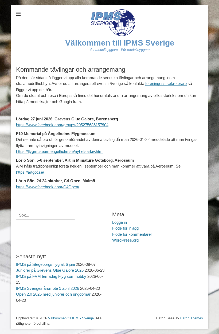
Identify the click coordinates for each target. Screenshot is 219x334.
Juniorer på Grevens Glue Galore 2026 (50, 270)
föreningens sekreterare (166, 83)
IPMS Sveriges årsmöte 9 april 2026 (47, 288)
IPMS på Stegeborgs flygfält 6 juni (45, 264)
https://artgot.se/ (30, 172)
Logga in (119, 222)
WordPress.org (125, 240)
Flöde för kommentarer (132, 234)
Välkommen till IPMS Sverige (119, 42)
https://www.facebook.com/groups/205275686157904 (62, 125)
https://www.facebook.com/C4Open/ (47, 187)
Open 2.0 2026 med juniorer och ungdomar (53, 294)
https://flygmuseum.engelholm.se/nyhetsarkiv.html (59, 151)
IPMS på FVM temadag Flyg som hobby (51, 276)
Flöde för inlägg (125, 228)
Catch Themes (191, 318)
